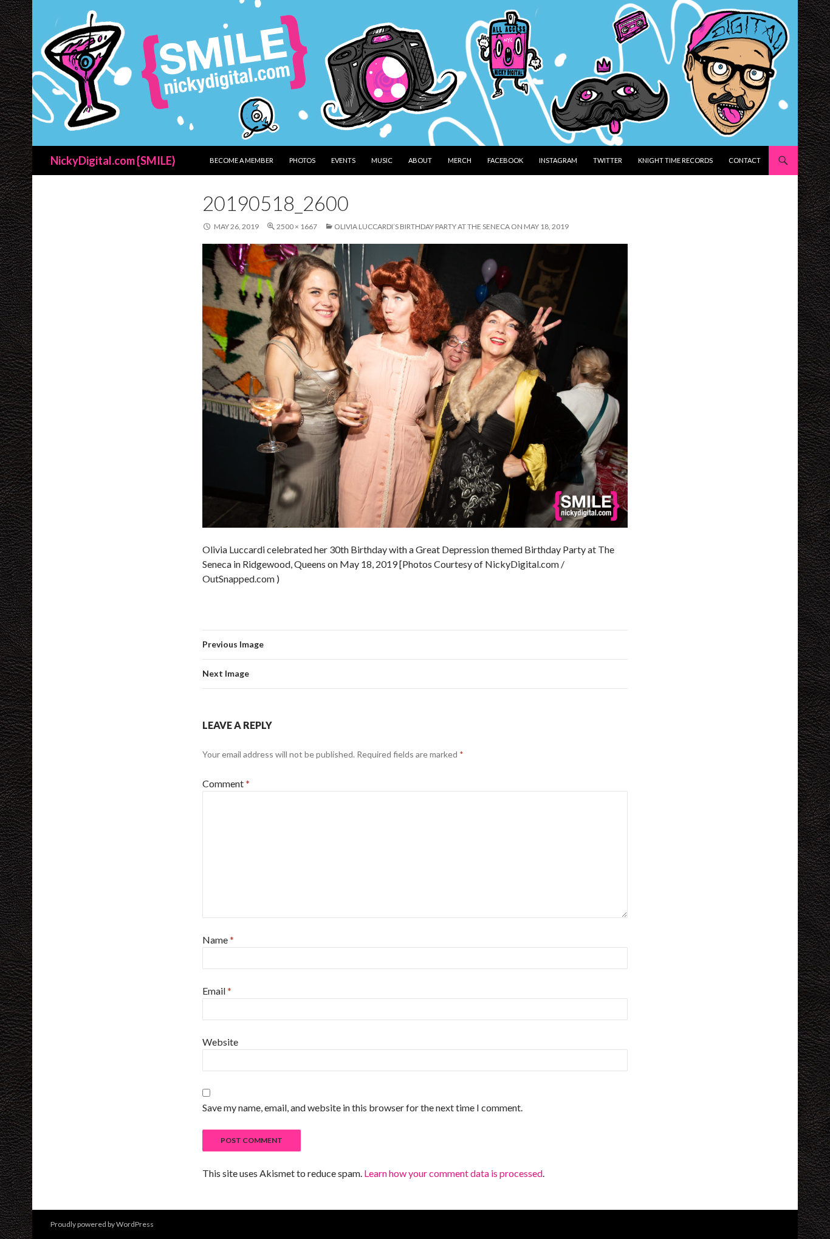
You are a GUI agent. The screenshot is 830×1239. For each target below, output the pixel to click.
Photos (302, 160)
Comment (226, 783)
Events (343, 160)
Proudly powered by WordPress (102, 1224)
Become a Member (241, 160)
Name (218, 939)
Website (220, 1041)
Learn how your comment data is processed (453, 1173)
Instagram (558, 160)
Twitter (607, 160)
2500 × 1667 (296, 226)
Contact (745, 160)
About (420, 160)
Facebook (505, 160)
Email (217, 990)
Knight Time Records (675, 160)
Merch (460, 160)
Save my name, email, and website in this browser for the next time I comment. (362, 1107)
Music (382, 160)
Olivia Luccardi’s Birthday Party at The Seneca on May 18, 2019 (451, 226)
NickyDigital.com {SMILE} (113, 160)
